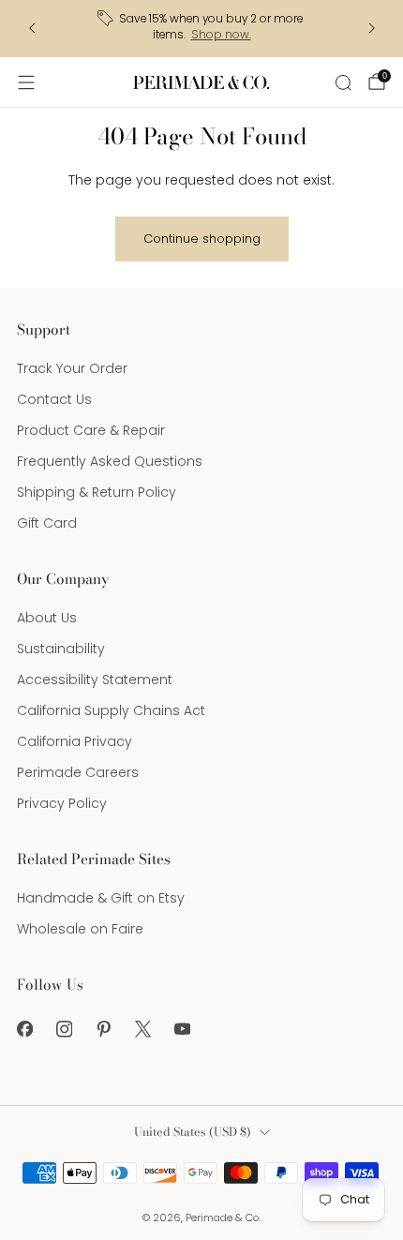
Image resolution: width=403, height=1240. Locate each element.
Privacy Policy (62, 803)
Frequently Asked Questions (109, 461)
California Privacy (74, 741)
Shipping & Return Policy (96, 492)
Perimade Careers (78, 772)
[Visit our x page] (142, 1029)
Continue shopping (202, 238)
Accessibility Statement (94, 679)
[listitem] (202, 28)
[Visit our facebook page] (24, 1029)
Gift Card (47, 523)
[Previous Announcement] (32, 28)
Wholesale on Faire (80, 928)
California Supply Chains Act (111, 710)
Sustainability (61, 648)
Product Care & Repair (91, 430)
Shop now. (221, 34)
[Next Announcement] (372, 28)
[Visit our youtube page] (182, 1029)
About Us (47, 617)
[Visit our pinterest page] (103, 1029)
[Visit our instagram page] (63, 1029)
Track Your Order (72, 368)
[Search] (343, 82)
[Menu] (26, 82)
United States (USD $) (192, 1132)
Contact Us (54, 399)
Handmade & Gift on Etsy (101, 898)
